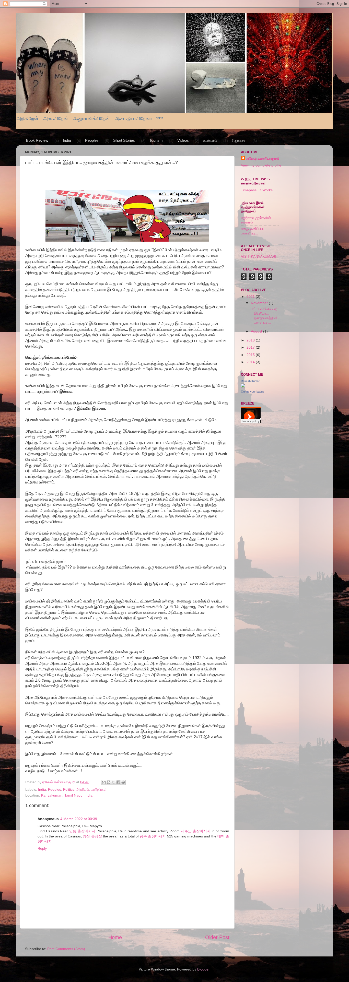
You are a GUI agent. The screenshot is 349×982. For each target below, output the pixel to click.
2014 (251, 362)
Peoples (92, 140)
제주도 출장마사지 (196, 831)
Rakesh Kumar (250, 381)
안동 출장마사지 (82, 831)
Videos (183, 140)
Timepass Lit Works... (258, 190)
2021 (251, 296)
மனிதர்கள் (99, 789)
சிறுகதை (239, 140)
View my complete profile (261, 165)
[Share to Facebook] (118, 782)
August (257, 331)
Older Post (217, 937)
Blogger (203, 969)
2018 (251, 340)
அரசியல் (82, 789)
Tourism (156, 140)
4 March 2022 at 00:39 (78, 819)
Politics (68, 789)
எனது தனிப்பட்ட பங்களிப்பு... (252, 231)
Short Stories (124, 140)
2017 (251, 347)
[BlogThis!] (108, 782)
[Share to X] (113, 782)
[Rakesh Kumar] (243, 386)
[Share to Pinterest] (123, 782)
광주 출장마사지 (153, 836)
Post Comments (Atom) (66, 949)
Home (115, 937)
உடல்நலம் (210, 140)
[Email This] (103, 782)
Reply (42, 848)
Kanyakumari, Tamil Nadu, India (66, 795)
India (67, 140)
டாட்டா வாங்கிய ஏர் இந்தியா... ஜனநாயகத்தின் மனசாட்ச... (263, 315)
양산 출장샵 (92, 836)
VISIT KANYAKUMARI (258, 256)
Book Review (37, 140)
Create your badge (252, 391)
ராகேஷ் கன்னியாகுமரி (262, 158)
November (260, 303)
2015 (251, 355)
